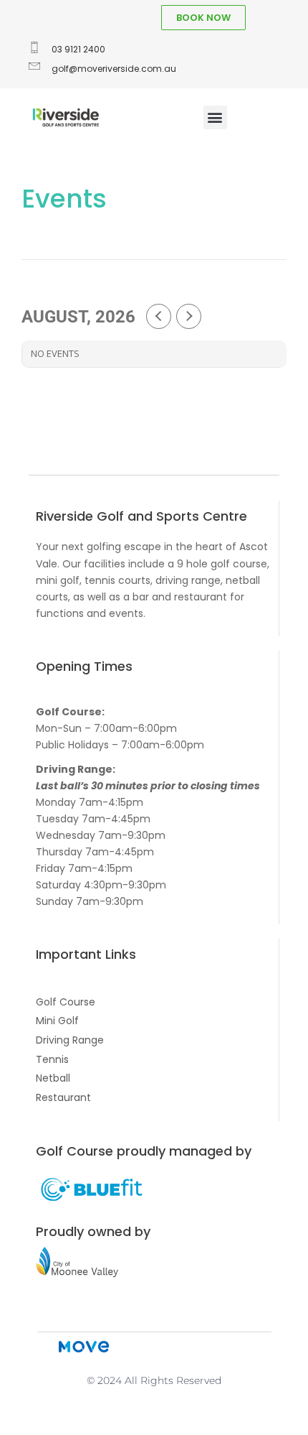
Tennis (52, 1059)
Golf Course (65, 1002)
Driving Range (70, 1040)
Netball (53, 1078)
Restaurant (63, 1097)
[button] (215, 117)
